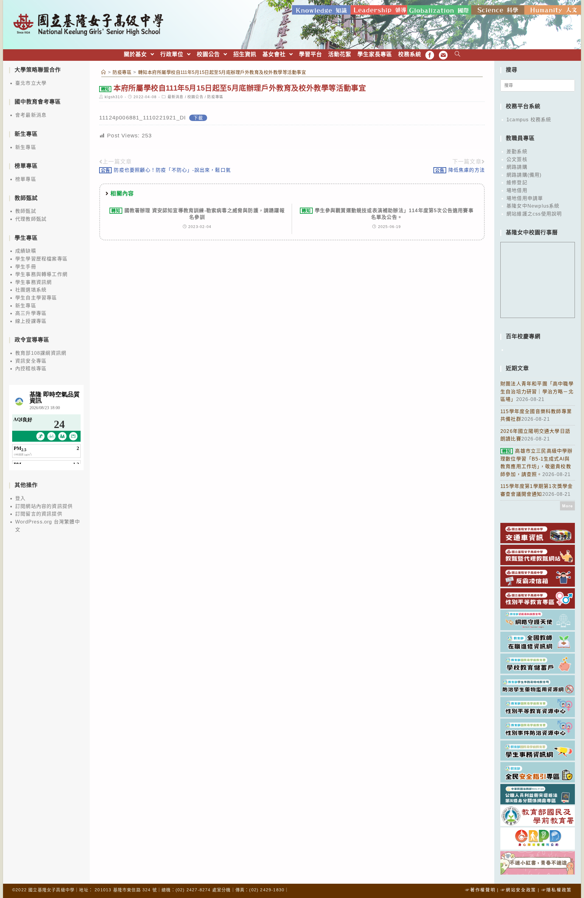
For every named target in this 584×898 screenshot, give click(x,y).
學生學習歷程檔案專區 (41, 258)
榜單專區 (25, 179)
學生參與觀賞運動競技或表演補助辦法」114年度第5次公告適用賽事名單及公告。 (388, 214)
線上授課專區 (31, 321)
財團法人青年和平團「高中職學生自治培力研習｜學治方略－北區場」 (537, 391)
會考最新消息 (31, 115)
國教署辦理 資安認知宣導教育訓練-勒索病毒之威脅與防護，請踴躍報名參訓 (198, 214)
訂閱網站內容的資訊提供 (44, 506)
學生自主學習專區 (36, 297)
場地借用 (516, 190)
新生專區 (25, 147)
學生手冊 (25, 266)
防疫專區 (215, 97)
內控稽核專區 (31, 368)
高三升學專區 (31, 313)
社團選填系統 (31, 289)
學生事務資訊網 (33, 282)
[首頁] (103, 72)
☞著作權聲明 (480, 889)
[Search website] (458, 54)
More (567, 506)
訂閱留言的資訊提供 (38, 513)
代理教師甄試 (31, 219)
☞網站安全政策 (518, 889)
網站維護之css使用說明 (534, 213)
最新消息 (176, 97)
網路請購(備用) (524, 175)
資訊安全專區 (31, 361)
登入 (20, 498)
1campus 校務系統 (528, 119)
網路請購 (516, 167)
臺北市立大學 (31, 83)
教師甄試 (25, 211)
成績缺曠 (25, 251)
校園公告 (195, 97)
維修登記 (516, 182)
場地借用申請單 (524, 198)
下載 (198, 118)
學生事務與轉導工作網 (41, 274)
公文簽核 (516, 159)
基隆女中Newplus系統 (533, 206)
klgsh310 (114, 97)
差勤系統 (516, 151)
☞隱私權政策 (556, 889)
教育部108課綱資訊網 (40, 353)
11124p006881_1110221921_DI (142, 118)
